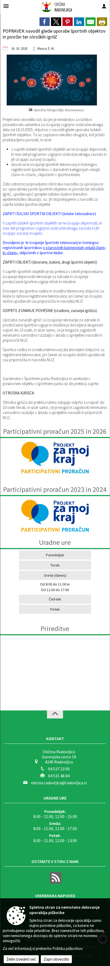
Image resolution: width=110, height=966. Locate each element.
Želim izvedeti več (21, 959)
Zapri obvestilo (56, 959)
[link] (44, 21)
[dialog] (102, 21)
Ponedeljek (55, 555)
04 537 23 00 (59, 768)
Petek (55, 609)
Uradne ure (55, 798)
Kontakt (55, 738)
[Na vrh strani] (55, 714)
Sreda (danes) (55, 575)
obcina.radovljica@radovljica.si (59, 782)
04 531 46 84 (59, 775)
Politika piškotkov (67, 948)
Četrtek (55, 599)
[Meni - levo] (6, 6)
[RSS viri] (55, 882)
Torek (55, 565)
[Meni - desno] (104, 6)
